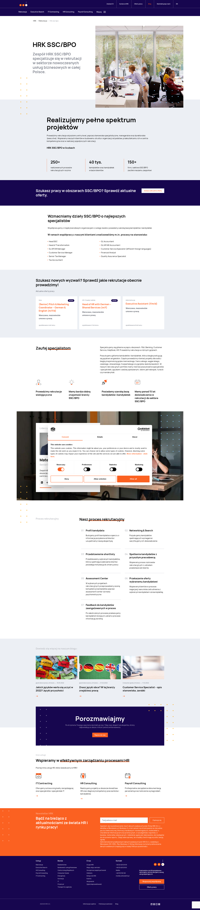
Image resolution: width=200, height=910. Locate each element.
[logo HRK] (23, 4)
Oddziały (89, 873)
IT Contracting (53, 12)
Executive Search (37, 12)
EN (177, 4)
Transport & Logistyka (65, 887)
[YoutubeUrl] (157, 904)
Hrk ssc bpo (54, 21)
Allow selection (100, 479)
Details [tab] (100, 437)
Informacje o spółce (89, 904)
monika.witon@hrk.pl (122, 876)
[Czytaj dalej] (37, 696)
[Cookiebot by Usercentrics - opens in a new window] (139, 429)
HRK (34, 21)
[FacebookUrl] (159, 904)
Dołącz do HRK (91, 876)
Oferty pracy (138, 4)
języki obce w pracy (42, 683)
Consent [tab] (65, 437)
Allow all (133, 479)
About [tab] (134, 437)
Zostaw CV (110, 4)
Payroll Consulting (85, 12)
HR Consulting (68, 12)
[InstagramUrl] (154, 904)
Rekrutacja (23, 12)
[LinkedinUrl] (151, 904)
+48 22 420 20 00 (121, 865)
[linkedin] (42, 482)
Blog (149, 4)
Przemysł (61, 884)
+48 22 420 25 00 (121, 867)
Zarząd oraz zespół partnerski (96, 870)
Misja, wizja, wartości (93, 867)
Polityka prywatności (105, 904)
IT (58, 881)
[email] (47, 482)
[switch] (87, 469)
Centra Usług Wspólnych (66, 870)
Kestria (89, 879)
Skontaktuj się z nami (163, 4)
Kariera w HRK (124, 4)
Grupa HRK (90, 865)
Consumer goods (128, 683)
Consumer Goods (63, 873)
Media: (118, 870)
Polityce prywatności (139, 846)
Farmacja (61, 879)
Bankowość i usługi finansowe (67, 867)
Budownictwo (62, 865)
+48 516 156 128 (121, 873)
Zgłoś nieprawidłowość (94, 884)
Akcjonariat (90, 881)
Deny (67, 479)
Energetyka (61, 876)
